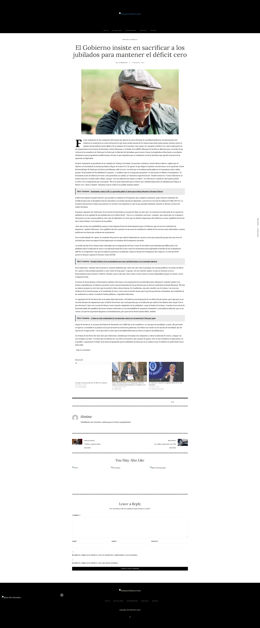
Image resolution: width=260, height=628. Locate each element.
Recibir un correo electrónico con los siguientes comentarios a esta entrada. (105, 555)
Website (154, 541)
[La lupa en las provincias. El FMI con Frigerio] (92, 372)
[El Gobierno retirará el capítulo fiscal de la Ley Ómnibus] (166, 372)
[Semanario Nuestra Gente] (130, 14)
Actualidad (117, 30)
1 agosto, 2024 (138, 62)
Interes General (130, 39)
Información (130, 30)
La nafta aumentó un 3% (165, 444)
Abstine (86, 416)
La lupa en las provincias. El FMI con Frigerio (91, 383)
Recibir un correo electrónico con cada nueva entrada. (95, 563)
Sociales (143, 30)
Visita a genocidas (92, 444)
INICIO (106, 30)
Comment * (76, 515)
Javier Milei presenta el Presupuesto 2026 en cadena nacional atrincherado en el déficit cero (129, 384)
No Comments (122, 62)
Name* (74, 541)
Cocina (153, 30)
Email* (114, 541)
